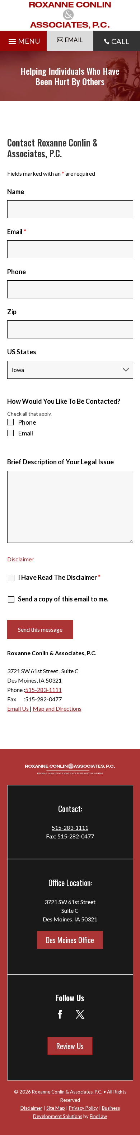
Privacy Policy (83, 1108)
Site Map (55, 1108)
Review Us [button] (70, 1045)
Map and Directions (57, 708)
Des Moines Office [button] (70, 939)
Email (16, 232)
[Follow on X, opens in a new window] (80, 1014)
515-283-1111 (43, 689)
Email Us (18, 708)
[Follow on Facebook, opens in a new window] (60, 1014)
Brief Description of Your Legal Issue (60, 462)
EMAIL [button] (74, 40)
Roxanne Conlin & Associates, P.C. (67, 1092)
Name (15, 192)
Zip (12, 312)
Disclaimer (20, 559)
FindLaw (98, 1116)
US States (21, 352)
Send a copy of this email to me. (63, 599)
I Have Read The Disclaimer (59, 577)
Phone (16, 272)
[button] (23, 40)
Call (120, 41)
